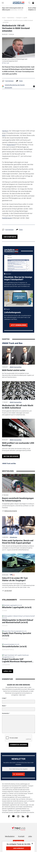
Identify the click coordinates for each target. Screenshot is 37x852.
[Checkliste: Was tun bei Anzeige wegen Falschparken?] (18, 263)
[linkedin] (23, 816)
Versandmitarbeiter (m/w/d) (14, 646)
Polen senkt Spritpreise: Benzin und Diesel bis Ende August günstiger (17, 541)
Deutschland (11, 145)
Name (3, 705)
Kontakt (21, 836)
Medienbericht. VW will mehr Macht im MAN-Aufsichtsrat (17, 406)
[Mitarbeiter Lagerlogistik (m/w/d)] (12, 605)
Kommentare (9, 81)
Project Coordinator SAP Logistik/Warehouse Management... (17, 660)
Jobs (30, 836)
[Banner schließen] (31, 843)
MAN (3, 135)
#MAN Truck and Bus (12, 343)
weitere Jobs (7, 671)
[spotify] (28, 816)
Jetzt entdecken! (18, 848)
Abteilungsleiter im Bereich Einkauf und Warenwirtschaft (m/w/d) (17, 621)
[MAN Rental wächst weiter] (18, 355)
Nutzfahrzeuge (7, 218)
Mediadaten (10, 836)
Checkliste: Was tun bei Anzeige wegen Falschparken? (18, 278)
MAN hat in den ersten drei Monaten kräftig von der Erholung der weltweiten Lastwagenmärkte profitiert (16, 449)
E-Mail (4, 698)
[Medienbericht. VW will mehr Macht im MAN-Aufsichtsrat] (18, 390)
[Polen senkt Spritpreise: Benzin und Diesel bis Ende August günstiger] (18, 525)
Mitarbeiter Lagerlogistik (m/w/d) (17, 607)
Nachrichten (10, 17)
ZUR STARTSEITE (10, 237)
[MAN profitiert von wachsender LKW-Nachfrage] (18, 428)
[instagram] (18, 816)
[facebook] (9, 816)
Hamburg (5, 131)
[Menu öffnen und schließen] (3, 3)
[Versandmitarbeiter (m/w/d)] (10, 644)
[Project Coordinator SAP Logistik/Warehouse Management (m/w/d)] (18, 656)
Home (3, 17)
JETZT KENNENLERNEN (18, 325)
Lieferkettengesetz (12, 312)
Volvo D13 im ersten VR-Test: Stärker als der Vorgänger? (15, 579)
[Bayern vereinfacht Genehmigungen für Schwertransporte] (18, 483)
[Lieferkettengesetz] (18, 298)
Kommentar (5, 713)
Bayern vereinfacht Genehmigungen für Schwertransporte (18, 499)
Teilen (21, 81)
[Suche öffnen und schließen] (28, 2)
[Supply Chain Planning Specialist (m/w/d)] (14, 631)
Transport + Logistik (21, 17)
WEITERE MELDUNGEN (11, 456)
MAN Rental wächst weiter (13, 370)
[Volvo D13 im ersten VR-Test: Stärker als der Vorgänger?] (18, 563)
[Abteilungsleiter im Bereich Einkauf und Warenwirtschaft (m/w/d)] (18, 617)
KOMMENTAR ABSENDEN (18, 745)
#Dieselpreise (13, 537)
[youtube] (13, 816)
